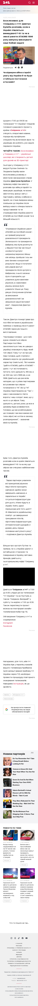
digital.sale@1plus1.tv (19, 993)
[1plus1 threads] (15, 938)
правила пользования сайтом (19, 963)
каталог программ (19, 950)
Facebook (7, 626)
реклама (19, 945)
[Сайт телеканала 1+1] (6, 3)
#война (6, 694)
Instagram (8, 623)
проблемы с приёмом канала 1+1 (19, 947)
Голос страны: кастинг (9, 8)
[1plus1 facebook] (22, 938)
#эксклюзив (8, 698)
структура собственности (19, 959)
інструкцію (18, 683)
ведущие (19, 954)
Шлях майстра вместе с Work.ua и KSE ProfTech (16, 10)
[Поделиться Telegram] (15, 67)
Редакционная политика (19, 965)
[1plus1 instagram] (11, 938)
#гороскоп (7, 900)
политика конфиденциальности (19, 961)
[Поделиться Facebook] (19, 67)
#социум (6, 860)
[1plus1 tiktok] (19, 938)
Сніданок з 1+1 (8, 60)
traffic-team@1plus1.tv (19, 997)
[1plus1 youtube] (26, 938)
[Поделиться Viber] (22, 68)
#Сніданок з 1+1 (18, 694)
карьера (19, 952)
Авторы (19, 956)
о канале (19, 943)
